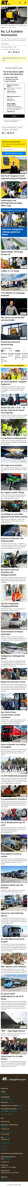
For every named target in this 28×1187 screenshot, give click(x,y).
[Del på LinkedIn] (14, 52)
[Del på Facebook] (9, 52)
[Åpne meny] (25, 3)
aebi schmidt (13, 129)
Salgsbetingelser (5, 1143)
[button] (2, 351)
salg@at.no (7, 1137)
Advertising (4, 1149)
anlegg (20, 127)
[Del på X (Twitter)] (11, 52)
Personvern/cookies (6, 1114)
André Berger (4, 1127)
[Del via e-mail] (16, 52)
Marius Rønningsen (6, 1132)
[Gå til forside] (8, 3)
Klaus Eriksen (4, 1094)
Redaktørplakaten (12, 1111)
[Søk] (20, 2)
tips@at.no (11, 1102)
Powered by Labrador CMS (14, 1185)
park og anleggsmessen (9, 127)
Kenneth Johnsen (5, 1179)
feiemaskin (5, 129)
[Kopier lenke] (19, 52)
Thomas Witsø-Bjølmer (7, 1099)
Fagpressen (22, 1105)
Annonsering (4, 1146)
